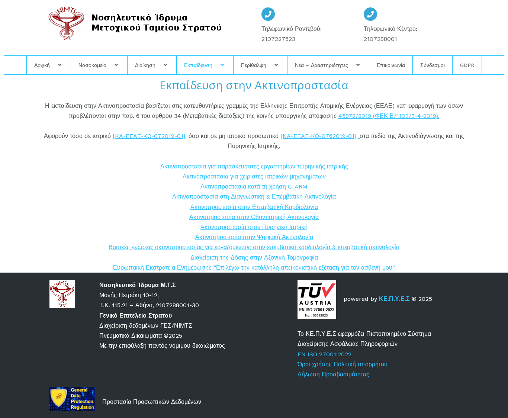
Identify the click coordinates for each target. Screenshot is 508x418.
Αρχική (42, 65)
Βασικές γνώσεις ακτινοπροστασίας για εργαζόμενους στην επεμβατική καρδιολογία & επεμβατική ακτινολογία (254, 247)
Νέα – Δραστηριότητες (321, 65)
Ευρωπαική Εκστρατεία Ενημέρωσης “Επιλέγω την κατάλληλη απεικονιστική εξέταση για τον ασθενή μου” (254, 267)
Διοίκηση (145, 65)
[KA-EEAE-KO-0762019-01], (320, 135)
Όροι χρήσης (315, 364)
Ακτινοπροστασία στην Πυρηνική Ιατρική (254, 227)
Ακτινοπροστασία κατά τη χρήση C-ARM (254, 186)
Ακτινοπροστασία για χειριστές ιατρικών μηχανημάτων (254, 176)
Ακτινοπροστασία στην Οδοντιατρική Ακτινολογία (254, 217)
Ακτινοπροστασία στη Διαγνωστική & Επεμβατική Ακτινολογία (254, 196)
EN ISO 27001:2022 (324, 354)
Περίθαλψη (253, 65)
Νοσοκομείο (92, 65)
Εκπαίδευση (198, 65)
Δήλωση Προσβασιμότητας (333, 374)
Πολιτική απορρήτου (361, 364)
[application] (53, 65)
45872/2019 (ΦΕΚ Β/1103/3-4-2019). (389, 115)
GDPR (467, 65)
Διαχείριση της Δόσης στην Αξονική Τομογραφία (254, 257)
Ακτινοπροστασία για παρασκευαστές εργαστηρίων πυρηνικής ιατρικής (254, 166)
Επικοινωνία (391, 65)
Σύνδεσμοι (432, 65)
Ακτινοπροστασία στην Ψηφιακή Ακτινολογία (254, 237)
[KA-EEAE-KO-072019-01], (150, 135)
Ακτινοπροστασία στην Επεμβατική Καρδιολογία (254, 206)
